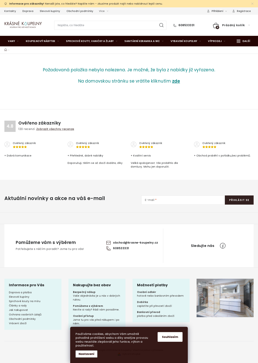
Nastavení (86, 354)
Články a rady (18, 305)
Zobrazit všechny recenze (55, 129)
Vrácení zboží (18, 323)
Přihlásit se (239, 200)
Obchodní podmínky (80, 11)
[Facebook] (223, 245)
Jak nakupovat (18, 310)
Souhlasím (170, 337)
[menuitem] (13, 41)
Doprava (28, 11)
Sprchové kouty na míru (24, 301)
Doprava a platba (20, 292)
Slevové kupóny (50, 11)
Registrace (244, 11)
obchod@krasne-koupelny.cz (135, 243)
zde (176, 81)
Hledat (161, 25)
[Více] (243, 41)
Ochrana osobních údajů (25, 314)
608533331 (186, 25)
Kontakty (10, 11)
